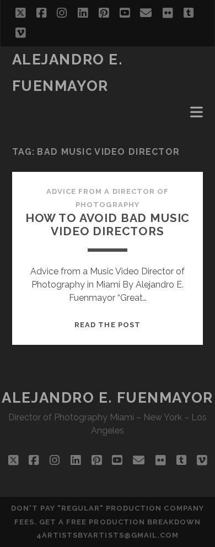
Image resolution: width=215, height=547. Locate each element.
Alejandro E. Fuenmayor (107, 397)
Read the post (107, 325)
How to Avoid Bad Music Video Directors (107, 224)
